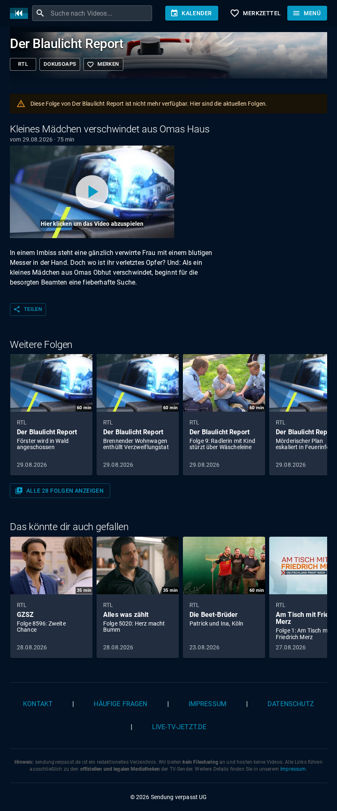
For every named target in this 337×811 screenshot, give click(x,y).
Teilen (27, 309)
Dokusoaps (60, 64)
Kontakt (38, 704)
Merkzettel (255, 13)
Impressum (207, 704)
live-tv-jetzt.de (179, 727)
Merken (103, 64)
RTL (23, 64)
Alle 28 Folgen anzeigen (59, 491)
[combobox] (100, 13)
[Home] (21, 13)
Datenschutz (291, 704)
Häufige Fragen (120, 704)
